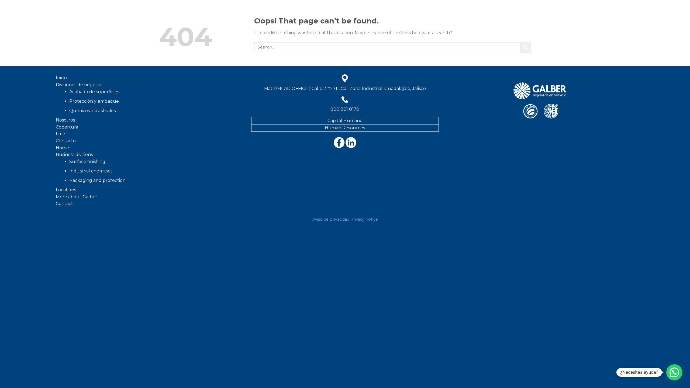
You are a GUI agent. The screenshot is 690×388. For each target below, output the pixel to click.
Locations (493, 15)
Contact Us (537, 15)
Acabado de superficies (94, 91)
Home (375, 15)
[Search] (632, 15)
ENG (360, 15)
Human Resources (345, 127)
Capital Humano (345, 120)
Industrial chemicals (90, 171)
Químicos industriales (92, 110)
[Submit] (525, 47)
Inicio (179, 15)
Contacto (328, 15)
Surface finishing (87, 161)
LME (348, 15)
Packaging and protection (97, 180)
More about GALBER (455, 15)
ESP (570, 15)
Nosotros (257, 15)
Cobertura (285, 15)
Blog (307, 15)
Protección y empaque (94, 101)
